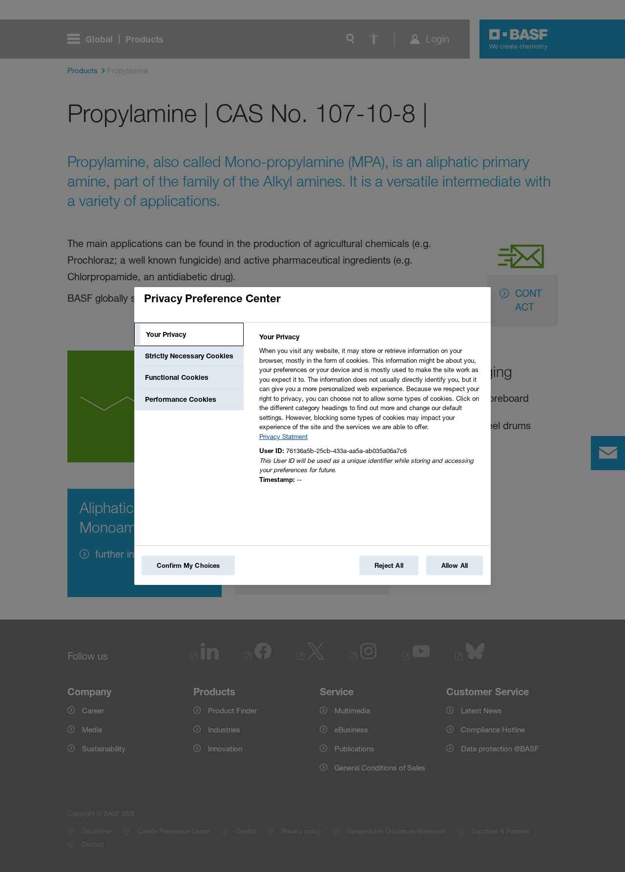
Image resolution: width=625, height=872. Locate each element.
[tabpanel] (370, 410)
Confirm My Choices (188, 565)
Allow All (454, 565)
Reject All (389, 565)
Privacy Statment (283, 436)
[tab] (189, 334)
